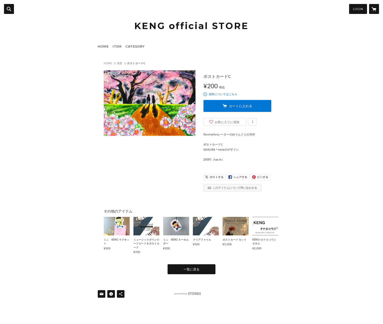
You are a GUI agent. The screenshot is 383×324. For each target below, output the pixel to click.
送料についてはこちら (223, 94)
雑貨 (119, 63)
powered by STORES (187, 293)
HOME (103, 46)
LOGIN (358, 9)
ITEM (117, 46)
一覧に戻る (191, 269)
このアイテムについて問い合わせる (234, 187)
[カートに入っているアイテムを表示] (374, 9)
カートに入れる (241, 106)
